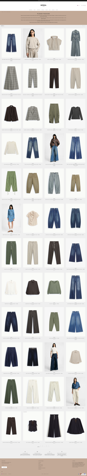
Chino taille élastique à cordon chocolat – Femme (54, 269)
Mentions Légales (40, 465)
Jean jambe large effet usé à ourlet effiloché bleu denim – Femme (11, 59)
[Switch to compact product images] (3, 26)
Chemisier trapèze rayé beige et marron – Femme (75, 373)
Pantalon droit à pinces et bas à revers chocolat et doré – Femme (54, 95)
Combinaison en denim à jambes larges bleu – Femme (76, 59)
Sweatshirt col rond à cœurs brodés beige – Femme (33, 59)
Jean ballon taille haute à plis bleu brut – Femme (11, 373)
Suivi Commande (40, 464)
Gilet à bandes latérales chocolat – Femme (33, 442)
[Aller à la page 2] (49, 446)
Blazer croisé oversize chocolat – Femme (75, 442)
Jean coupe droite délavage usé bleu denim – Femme (33, 164)
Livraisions (39, 462)
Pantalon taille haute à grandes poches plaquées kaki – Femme (33, 200)
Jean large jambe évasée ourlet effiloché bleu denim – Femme (54, 164)
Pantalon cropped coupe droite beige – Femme (75, 94)
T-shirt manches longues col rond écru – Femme (11, 164)
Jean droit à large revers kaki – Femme (76, 199)
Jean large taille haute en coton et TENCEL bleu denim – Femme (75, 338)
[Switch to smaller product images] (2, 26)
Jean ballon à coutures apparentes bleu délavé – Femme (54, 199)
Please (11, 58)
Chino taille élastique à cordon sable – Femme (32, 269)
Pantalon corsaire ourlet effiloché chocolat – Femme (11, 442)
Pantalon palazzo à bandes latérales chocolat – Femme (54, 442)
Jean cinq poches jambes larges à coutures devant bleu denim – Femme (75, 164)
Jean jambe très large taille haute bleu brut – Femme (54, 373)
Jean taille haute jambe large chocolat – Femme (32, 338)
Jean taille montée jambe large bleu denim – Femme (11, 338)
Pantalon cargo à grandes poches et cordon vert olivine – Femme (11, 200)
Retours (39, 463)
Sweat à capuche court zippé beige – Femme (54, 59)
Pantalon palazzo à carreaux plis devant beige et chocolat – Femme (11, 95)
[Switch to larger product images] (1, 26)
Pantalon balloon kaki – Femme (54, 338)
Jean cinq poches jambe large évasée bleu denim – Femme (76, 269)
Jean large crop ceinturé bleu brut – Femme (33, 373)
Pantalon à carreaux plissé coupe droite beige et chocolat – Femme (32, 95)
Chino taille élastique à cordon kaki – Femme (11, 269)
